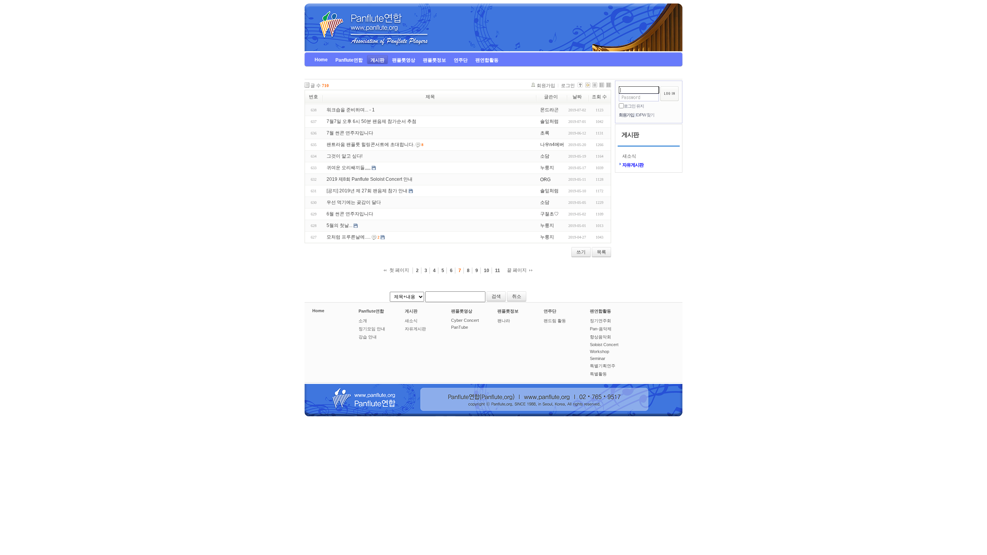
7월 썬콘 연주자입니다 (350, 133)
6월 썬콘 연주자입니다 (350, 214)
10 (486, 270)
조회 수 (599, 96)
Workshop (599, 351)
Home (318, 310)
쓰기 (581, 252)
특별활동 (598, 374)
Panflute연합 (371, 311)
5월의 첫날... (339, 225)
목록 (601, 252)
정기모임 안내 (372, 328)
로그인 (568, 85)
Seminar (597, 358)
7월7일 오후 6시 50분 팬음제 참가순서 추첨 (371, 121)
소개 (363, 320)
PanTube (459, 327)
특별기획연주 (602, 365)
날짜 (577, 96)
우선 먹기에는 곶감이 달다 (354, 202)
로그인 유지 (634, 106)
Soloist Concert (604, 344)
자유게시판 (632, 165)
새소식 (629, 156)
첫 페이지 (399, 270)
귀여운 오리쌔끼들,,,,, (349, 167)
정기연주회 (600, 320)
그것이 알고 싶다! (344, 156)
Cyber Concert (465, 320)
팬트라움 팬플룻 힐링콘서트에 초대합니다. (370, 144)
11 (497, 270)
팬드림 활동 (555, 320)
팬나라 (503, 320)
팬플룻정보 (508, 311)
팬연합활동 (600, 311)
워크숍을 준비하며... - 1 (351, 110)
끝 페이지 (517, 270)
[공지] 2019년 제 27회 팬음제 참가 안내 (367, 190)
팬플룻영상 (461, 311)
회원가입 (626, 115)
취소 (516, 296)
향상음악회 (600, 337)
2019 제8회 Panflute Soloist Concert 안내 (370, 179)
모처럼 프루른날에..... (349, 237)
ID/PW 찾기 (645, 115)
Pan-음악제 (600, 328)
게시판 (411, 311)
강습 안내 (368, 337)
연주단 (550, 311)
